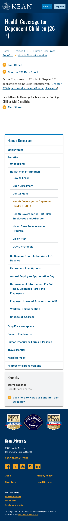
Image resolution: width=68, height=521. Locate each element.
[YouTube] (22, 466)
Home (6, 51)
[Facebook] (7, 466)
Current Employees (20, 334)
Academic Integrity (14, 505)
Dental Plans (20, 193)
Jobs (8, 475)
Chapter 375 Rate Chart (23, 72)
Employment (15, 149)
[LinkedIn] (37, 466)
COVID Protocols (23, 246)
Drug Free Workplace (21, 326)
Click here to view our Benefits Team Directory (36, 399)
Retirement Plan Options (25, 268)
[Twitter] (15, 466)
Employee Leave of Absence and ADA (33, 301)
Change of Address (22, 316)
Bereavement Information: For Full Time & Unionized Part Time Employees (31, 288)
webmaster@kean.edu (28, 514)
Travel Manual (16, 349)
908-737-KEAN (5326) (17, 458)
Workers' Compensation (25, 309)
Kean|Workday (16, 357)
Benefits (8, 55)
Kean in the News (13, 496)
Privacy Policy (45, 475)
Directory (10, 481)
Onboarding (17, 163)
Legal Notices (44, 481)
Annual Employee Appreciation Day (32, 276)
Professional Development (24, 365)
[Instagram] (30, 466)
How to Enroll (21, 178)
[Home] (17, 6)
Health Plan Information (32, 55)
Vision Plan (19, 238)
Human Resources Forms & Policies (30, 342)
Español (60, 6)
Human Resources (44, 51)
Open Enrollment (23, 185)
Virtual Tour (10, 500)
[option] (59, 6)
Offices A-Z (21, 51)
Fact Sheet (15, 65)
